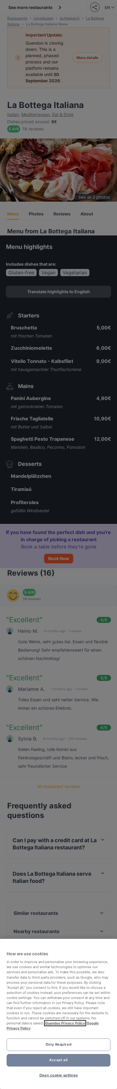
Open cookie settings (58, 1075)
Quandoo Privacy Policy (65, 1023)
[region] (58, 1014)
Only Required (58, 1044)
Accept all (58, 1060)
